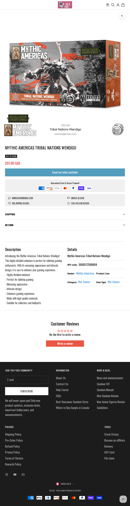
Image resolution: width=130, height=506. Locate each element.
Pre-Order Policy (14, 440)
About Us (61, 378)
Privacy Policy (12, 452)
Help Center (62, 390)
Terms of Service (14, 458)
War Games (84, 282)
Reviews (108, 446)
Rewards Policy (13, 464)
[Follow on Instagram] (6, 474)
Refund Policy (12, 446)
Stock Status (111, 434)
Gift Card (109, 452)
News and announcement (110, 378)
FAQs (58, 396)
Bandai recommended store (22, 198)
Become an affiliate (114, 440)
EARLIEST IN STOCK (77, 198)
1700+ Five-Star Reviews (80, 203)
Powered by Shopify (73, 490)
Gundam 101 (103, 384)
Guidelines (102, 408)
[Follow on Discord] (23, 474)
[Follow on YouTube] (14, 474)
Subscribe (26, 391)
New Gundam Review (108, 396)
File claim (109, 458)
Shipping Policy (13, 434)
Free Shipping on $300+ (20, 203)
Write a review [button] (65, 343)
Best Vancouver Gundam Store (72, 402)
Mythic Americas (85, 273)
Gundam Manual (105, 390)
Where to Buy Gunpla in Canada (72, 408)
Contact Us (62, 384)
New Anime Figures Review (111, 402)
